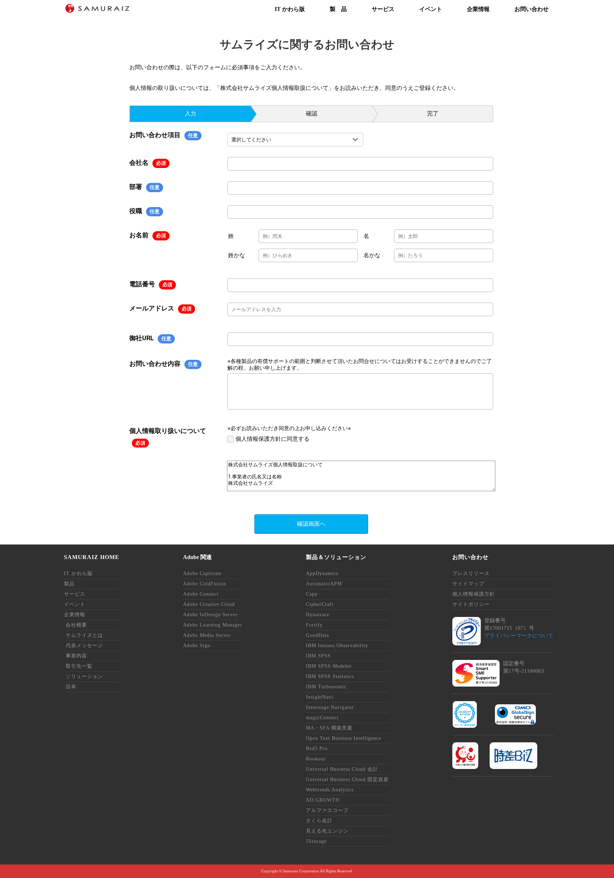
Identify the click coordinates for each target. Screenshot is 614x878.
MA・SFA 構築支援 (329, 728)
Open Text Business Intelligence (343, 738)
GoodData (317, 635)
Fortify (314, 625)
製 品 (338, 9)
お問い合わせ (532, 9)
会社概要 (76, 625)
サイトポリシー (471, 604)
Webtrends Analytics (330, 789)
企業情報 (478, 9)
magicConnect (322, 717)
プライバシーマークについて (519, 635)
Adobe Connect (201, 594)
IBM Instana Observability (337, 645)
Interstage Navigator (330, 707)
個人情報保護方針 (473, 594)
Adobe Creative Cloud (209, 604)
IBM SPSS (318, 655)
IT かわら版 (290, 9)
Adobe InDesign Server (210, 614)
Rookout (315, 759)
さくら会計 (319, 820)
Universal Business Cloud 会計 (342, 769)
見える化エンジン (327, 831)
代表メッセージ (84, 645)
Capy (312, 594)
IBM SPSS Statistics (330, 676)
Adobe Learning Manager (212, 625)
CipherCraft (320, 604)
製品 (69, 583)
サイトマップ (468, 583)
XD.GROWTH (322, 800)
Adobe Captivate (202, 573)
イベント (430, 9)
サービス (383, 9)
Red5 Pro (317, 748)
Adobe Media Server (207, 635)
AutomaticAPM (324, 583)
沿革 (71, 686)
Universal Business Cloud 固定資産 (347, 779)
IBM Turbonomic (326, 686)
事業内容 (76, 655)
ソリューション (84, 676)
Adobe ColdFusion (204, 583)
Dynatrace (317, 614)
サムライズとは (84, 635)
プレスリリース (471, 573)
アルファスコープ (327, 810)
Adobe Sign (196, 645)
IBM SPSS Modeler (329, 666)
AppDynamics (322, 573)
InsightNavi (319, 697)
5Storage (316, 841)
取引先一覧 (79, 666)
